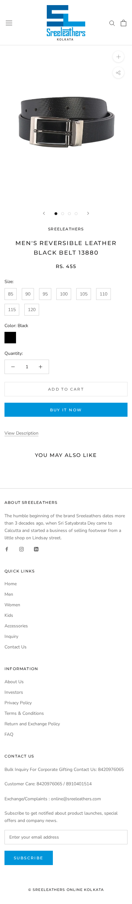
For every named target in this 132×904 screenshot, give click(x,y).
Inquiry (11, 636)
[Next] (88, 213)
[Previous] (44, 213)
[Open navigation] (9, 22)
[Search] (112, 23)
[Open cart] (123, 23)
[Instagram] (21, 548)
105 (83, 294)
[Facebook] (6, 548)
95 (45, 294)
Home (10, 584)
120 (32, 310)
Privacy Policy (18, 703)
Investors (13, 692)
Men (8, 594)
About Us (14, 682)
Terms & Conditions (24, 713)
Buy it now (66, 409)
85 (10, 294)
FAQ (8, 734)
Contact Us (15, 647)
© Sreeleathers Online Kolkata (66, 889)
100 (64, 294)
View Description (21, 433)
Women (12, 605)
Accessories (16, 626)
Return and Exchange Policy (32, 724)
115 (12, 310)
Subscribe (29, 857)
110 (103, 294)
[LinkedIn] (36, 548)
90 (27, 294)
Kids (8, 615)
